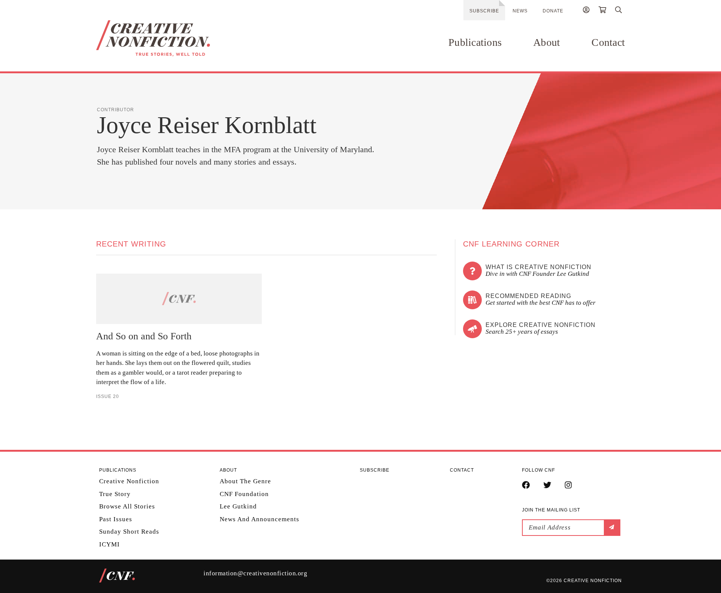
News (520, 11)
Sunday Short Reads (129, 531)
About (546, 42)
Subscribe (484, 11)
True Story (115, 494)
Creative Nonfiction (129, 481)
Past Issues (115, 519)
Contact (608, 42)
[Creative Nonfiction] (175, 38)
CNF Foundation (244, 494)
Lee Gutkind (238, 506)
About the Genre (245, 481)
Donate (553, 11)
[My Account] (586, 11)
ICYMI (109, 544)
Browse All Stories (127, 506)
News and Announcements (259, 519)
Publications (475, 42)
